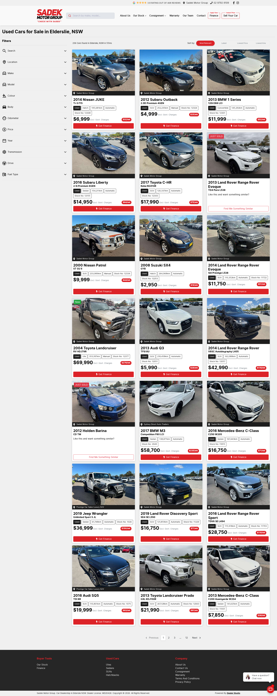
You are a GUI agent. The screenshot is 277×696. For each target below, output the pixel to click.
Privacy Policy (183, 682)
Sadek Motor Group (197, 3)
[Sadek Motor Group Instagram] (238, 2)
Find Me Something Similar (238, 209)
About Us (125, 16)
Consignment (156, 16)
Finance (214, 16)
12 (186, 638)
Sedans (110, 668)
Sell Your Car (230, 16)
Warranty (174, 16)
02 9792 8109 (221, 3)
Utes (108, 665)
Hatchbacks (112, 675)
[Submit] (69, 16)
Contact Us (181, 668)
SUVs (109, 672)
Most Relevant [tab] (205, 43)
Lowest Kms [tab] (261, 43)
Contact (201, 16)
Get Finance (105, 126)
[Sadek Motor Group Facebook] (234, 2)
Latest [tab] (224, 43)
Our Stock (138, 16)
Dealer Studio (233, 693)
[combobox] (90, 16)
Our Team (188, 16)
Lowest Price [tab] (242, 43)
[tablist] (233, 43)
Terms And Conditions (187, 678)
